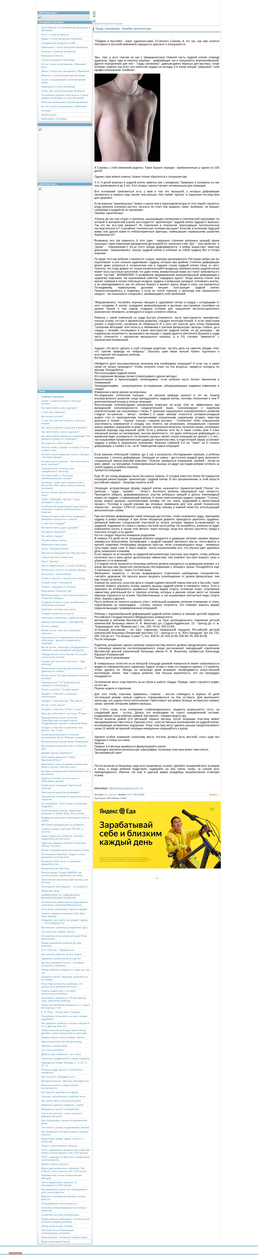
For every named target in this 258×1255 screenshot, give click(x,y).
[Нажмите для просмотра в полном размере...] (127, 160)
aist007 (130, 794)
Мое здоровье (117, 24)
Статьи (105, 24)
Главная (96, 24)
